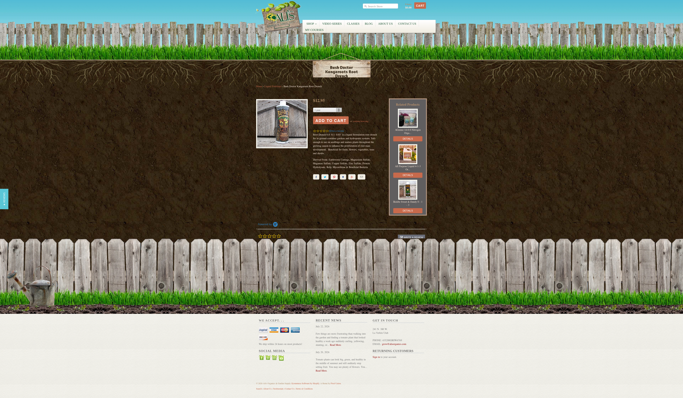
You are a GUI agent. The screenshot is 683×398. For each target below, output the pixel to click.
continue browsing (361, 121)
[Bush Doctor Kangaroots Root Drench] (282, 124)
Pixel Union (336, 383)
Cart (420, 6)
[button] (411, 237)
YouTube (281, 358)
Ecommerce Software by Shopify (305, 383)
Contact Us (289, 388)
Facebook (261, 358)
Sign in (376, 357)
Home (259, 86)
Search (259, 388)
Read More (335, 344)
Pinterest (268, 358)
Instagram (274, 358)
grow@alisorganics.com (394, 344)
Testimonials (278, 388)
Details (408, 138)
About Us (267, 388)
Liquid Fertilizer (272, 86)
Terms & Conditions (304, 388)
